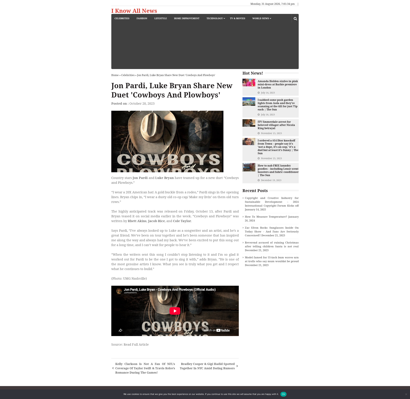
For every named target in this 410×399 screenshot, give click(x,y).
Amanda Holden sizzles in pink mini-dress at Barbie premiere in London (278, 84)
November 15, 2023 (271, 133)
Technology (215, 18)
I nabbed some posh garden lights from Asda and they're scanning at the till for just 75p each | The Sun (277, 104)
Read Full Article (136, 344)
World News (260, 18)
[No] (406, 394)
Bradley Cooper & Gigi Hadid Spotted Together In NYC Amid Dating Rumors (207, 366)
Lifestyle (160, 18)
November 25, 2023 (271, 158)
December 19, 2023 (271, 180)
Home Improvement (186, 18)
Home (115, 75)
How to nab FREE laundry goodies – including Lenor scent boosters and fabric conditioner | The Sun (278, 170)
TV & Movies (237, 18)
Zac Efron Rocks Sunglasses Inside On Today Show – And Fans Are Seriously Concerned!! (272, 231)
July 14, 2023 (268, 92)
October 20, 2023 (142, 103)
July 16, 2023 (268, 114)
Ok (283, 394)
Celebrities (122, 18)
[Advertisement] (207, 46)
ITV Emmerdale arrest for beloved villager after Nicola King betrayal (276, 125)
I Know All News (134, 11)
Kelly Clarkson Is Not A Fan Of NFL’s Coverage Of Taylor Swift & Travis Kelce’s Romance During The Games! (145, 368)
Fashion (142, 18)
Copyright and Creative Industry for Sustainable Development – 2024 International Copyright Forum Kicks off (272, 201)
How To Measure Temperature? (266, 216)
